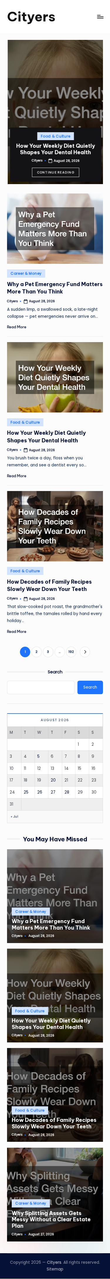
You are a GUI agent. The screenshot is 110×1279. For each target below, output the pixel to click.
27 (53, 792)
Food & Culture (55, 136)
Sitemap (55, 1269)
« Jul (14, 816)
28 (67, 792)
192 (71, 651)
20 (53, 780)
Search (55, 672)
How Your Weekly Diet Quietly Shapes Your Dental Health (55, 149)
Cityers (31, 16)
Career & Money (26, 273)
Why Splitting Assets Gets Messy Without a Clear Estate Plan (51, 1219)
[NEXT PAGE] (85, 652)
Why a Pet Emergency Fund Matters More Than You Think (55, 288)
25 (26, 792)
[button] (55, 172)
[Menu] (100, 16)
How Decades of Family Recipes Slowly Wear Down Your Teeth (54, 1123)
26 (39, 792)
